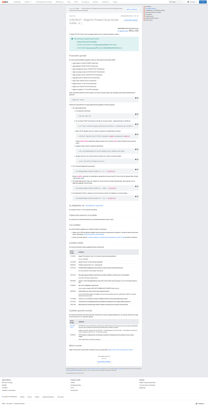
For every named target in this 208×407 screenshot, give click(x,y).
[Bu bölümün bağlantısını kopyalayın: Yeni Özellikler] (82, 225)
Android (22, 397)
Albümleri (95, 2)
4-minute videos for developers (147, 385)
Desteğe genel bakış (76, 385)
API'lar (76, 2)
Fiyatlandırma (105, 2)
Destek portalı (74, 390)
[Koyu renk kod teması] (136, 98)
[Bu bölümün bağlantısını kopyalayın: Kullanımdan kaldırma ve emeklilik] (98, 215)
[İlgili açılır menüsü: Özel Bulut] (32, 2)
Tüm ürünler (60, 397)
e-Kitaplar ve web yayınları (8, 390)
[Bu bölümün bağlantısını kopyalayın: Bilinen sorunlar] (83, 346)
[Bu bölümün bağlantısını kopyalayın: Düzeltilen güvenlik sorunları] (93, 311)
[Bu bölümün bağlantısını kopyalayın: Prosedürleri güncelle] (88, 56)
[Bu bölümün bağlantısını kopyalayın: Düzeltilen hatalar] (85, 243)
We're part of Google (7, 382)
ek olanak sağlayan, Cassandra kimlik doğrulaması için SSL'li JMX (106, 237)
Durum (72, 387)
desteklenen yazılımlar (94, 205)
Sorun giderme (85, 2)
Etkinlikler (4, 385)
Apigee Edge (17, 2)
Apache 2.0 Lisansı (118, 368)
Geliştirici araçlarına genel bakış (147, 382)
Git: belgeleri (123, 31)
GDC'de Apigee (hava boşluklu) (44, 2)
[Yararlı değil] (137, 16)
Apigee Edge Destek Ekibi (101, 44)
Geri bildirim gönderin (130, 20)
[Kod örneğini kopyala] (138, 98)
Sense (68, 2)
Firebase (37, 397)
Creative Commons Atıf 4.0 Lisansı (95, 368)
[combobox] (177, 1)
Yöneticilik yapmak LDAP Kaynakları (94, 234)
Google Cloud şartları (19, 403)
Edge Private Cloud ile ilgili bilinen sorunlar (120, 350)
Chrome (30, 397)
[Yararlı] (135, 16)
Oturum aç (203, 2)
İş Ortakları (4, 387)
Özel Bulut (27, 2)
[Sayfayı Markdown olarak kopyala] (79, 23)
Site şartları (10, 403)
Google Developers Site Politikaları (74, 370)
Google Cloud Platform (48, 397)
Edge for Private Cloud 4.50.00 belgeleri (87, 41)
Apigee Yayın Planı (91, 48)
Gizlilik (3, 403)
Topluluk (115, 2)
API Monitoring (59, 2)
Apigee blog (142, 387)
